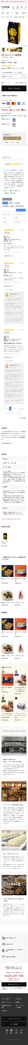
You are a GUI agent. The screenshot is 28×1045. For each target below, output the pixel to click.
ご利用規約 (4, 1010)
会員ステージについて (7, 1002)
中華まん (3, 13)
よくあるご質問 (5, 999)
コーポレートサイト (13, 1019)
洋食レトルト (17, 13)
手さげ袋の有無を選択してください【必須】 (12, 72)
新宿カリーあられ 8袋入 (13, 252)
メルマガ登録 (14, 1024)
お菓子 (8, 13)
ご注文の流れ (18, 999)
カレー (12, 13)
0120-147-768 (14, 975)
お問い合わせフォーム (14, 984)
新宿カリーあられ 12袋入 (12, 142)
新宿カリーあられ (9, 17)
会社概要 (17, 1002)
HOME (2, 17)
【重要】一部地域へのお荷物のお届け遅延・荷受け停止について (14, 2)
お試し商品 (24, 13)
